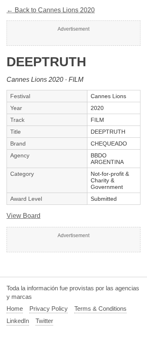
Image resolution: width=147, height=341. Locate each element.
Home (15, 308)
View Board (23, 215)
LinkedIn (18, 320)
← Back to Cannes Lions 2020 (51, 10)
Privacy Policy (48, 308)
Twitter (44, 320)
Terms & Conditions (100, 308)
